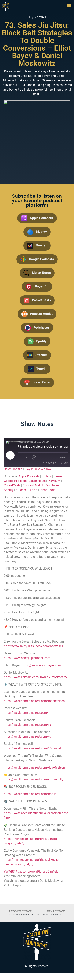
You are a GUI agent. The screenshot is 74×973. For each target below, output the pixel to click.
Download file (13, 469)
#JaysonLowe (25, 871)
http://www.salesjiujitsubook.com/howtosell (33, 646)
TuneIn (32, 490)
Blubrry (46, 476)
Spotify (8, 490)
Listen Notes (37, 481)
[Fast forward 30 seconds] (35, 457)
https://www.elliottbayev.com (41, 665)
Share (64, 463)
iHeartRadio (47, 490)
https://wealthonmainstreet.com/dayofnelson (34, 767)
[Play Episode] (10, 455)
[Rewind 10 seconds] (20, 457)
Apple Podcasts (29, 476)
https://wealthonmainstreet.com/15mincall (32, 748)
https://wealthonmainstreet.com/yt (27, 736)
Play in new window (37, 469)
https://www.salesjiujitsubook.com (27, 658)
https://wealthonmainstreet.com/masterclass (34, 701)
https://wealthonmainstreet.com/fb (27, 724)
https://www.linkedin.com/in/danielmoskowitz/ (35, 677)
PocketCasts (12, 485)
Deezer (58, 476)
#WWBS (9, 871)
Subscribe (49, 463)
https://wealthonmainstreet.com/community (33, 779)
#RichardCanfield (46, 871)
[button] (69, 5)
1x (27, 457)
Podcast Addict (33, 485)
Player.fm (54, 481)
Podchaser (52, 485)
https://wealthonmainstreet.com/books (30, 794)
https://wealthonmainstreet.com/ (26, 712)
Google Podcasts (15, 481)
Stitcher (21, 490)
